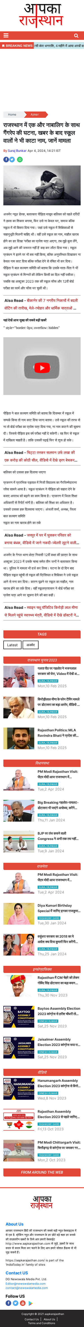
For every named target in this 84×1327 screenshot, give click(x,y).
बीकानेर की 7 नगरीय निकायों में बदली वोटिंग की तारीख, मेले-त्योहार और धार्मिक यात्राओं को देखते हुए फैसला (41, 308)
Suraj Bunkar (17, 150)
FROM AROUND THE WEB (42, 1172)
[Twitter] (15, 1303)
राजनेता (42, 866)
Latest (12, 645)
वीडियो (42, 1072)
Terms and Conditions (41, 1323)
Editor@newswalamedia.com (25, 1283)
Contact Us (32, 1319)
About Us (15, 1224)
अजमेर (30, 645)
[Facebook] (8, 1303)
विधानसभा (42, 763)
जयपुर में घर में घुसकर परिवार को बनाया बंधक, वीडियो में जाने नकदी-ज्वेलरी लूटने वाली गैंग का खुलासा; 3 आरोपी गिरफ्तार (40, 543)
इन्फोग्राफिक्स (42, 969)
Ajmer (35, 114)
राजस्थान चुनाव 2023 (42, 660)
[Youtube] (23, 1303)
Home (12, 114)
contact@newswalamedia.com (27, 1288)
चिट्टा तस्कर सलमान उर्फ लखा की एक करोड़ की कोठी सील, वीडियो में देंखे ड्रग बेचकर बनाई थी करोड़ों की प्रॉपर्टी (39, 460)
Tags (42, 634)
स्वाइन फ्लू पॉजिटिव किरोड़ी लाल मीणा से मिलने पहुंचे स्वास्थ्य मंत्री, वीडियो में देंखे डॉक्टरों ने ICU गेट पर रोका (41, 615)
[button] (6, 35)
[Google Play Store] (30, 1303)
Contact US (17, 1273)
